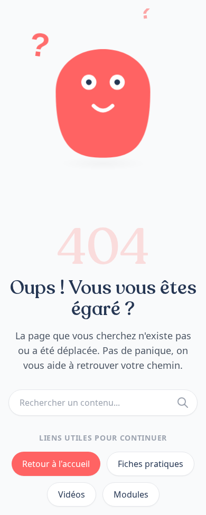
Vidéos (71, 494)
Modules (131, 494)
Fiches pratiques (150, 464)
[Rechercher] (182, 402)
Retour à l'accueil (56, 464)
